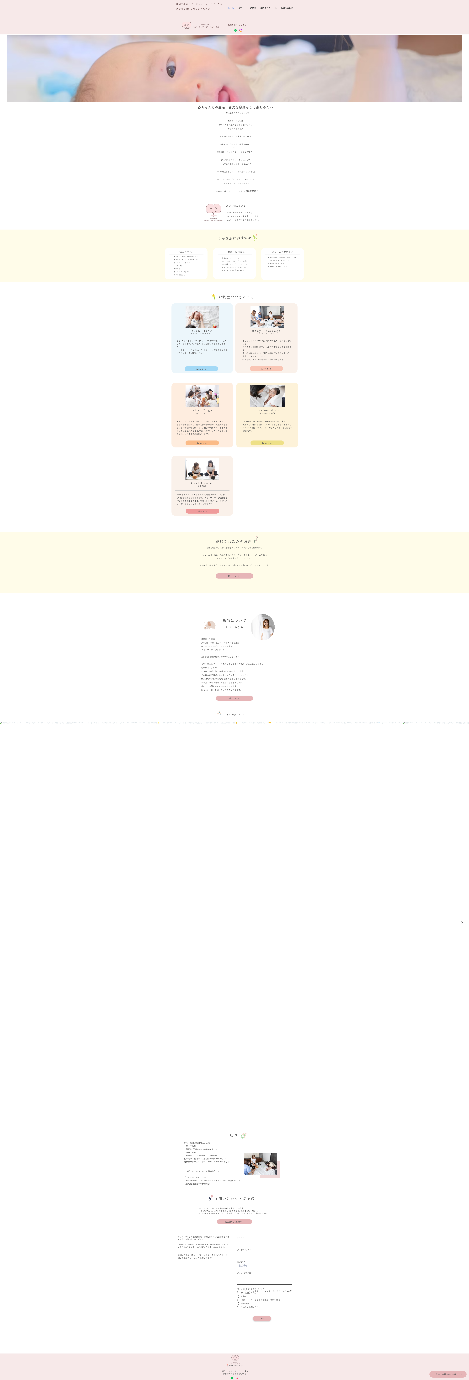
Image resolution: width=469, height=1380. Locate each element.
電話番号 (240, 1262)
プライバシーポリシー (202, 1255)
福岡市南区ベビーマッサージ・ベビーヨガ (199, 4)
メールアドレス (243, 1250)
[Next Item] (462, 923)
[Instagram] (240, 30)
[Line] (235, 30)
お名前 (239, 1237)
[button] (241, 8)
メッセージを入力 (244, 1273)
